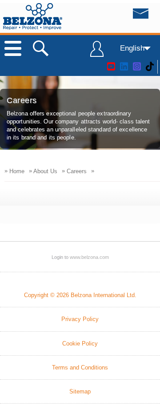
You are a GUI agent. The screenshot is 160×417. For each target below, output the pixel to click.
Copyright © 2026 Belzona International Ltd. (80, 295)
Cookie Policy (80, 343)
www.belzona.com (32, 16)
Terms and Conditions (80, 367)
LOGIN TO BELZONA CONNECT (97, 53)
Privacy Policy (80, 319)
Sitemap (80, 391)
